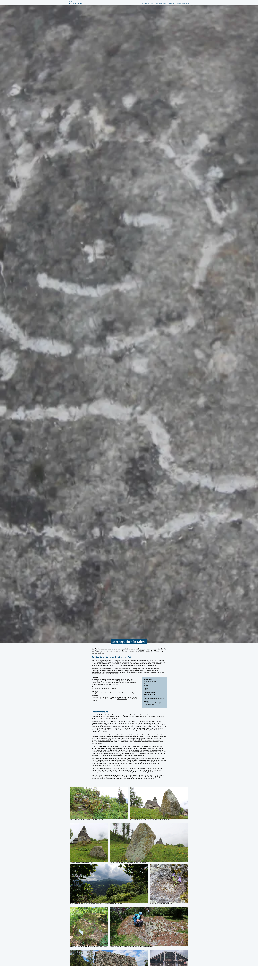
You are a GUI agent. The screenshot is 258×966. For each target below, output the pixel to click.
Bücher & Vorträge (183, 3)
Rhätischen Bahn (122, 699)
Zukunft (171, 3)
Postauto (128, 697)
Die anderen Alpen (147, 3)
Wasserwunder (161, 3)
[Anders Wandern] (76, 2)
